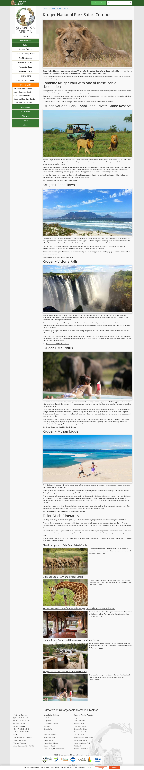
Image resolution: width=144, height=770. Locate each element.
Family (25, 121)
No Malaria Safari (25, 62)
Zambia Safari (48, 732)
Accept (114, 768)
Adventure (25, 107)
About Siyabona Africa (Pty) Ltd (24, 746)
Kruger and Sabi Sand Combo (24, 99)
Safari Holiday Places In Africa (54, 749)
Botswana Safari (79, 723)
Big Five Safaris (25, 58)
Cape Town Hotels (80, 726)
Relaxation (25, 112)
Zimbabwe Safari (49, 746)
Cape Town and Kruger (22, 95)
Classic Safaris (25, 49)
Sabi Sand (77, 746)
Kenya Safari (48, 729)
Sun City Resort (79, 735)
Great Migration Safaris (25, 80)
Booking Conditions (20, 740)
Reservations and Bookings (23, 737)
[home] (18, 3)
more (103, 553)
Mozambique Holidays (51, 743)
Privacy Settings (72, 765)
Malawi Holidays (49, 740)
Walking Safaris (25, 71)
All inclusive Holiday (83, 755)
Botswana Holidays (50, 735)
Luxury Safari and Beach (22, 92)
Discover (25, 116)
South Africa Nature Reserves (83, 737)
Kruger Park (48, 720)
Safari (25, 45)
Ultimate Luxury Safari (25, 54)
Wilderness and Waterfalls (23, 88)
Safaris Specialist (79, 720)
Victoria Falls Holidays (51, 723)
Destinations (25, 41)
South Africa (48, 718)
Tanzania (47, 726)
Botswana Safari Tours (81, 732)
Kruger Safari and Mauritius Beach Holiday (61, 427)
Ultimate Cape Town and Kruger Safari (59, 257)
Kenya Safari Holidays (81, 729)
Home (25, 36)
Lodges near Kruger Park (82, 743)
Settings (101, 768)
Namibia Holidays (49, 737)
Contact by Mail (20, 723)
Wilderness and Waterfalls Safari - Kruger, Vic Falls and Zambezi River (79, 608)
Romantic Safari (26, 67)
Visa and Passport (20, 743)
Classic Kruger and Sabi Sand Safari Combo (61, 180)
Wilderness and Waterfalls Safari (57, 344)
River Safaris (25, 76)
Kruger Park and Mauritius (23, 102)
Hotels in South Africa (81, 749)
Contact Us (99, 3)
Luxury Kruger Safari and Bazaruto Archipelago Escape (65, 511)
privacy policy (69, 767)
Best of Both (25, 85)
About (25, 125)
